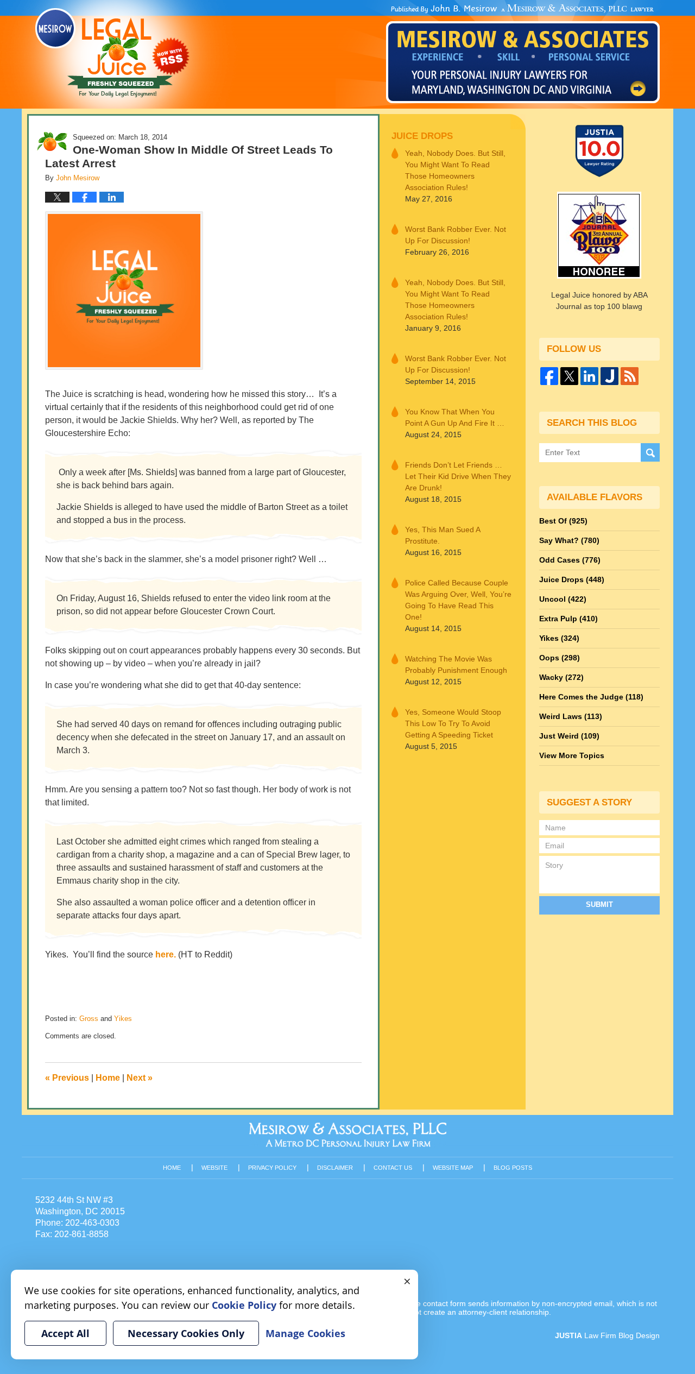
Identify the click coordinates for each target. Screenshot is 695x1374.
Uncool (562, 599)
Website (214, 1167)
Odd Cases (570, 560)
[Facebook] (549, 376)
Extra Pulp (568, 618)
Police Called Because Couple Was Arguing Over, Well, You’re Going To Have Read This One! (458, 599)
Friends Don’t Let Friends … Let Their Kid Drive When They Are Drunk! (458, 476)
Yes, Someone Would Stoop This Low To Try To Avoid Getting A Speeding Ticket (453, 723)
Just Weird (569, 736)
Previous (67, 1077)
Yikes (123, 1018)
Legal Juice (112, 52)
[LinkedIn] (589, 376)
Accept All (65, 1333)
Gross (88, 1018)
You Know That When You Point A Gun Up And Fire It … (454, 417)
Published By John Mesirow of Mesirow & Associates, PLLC (523, 53)
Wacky (561, 677)
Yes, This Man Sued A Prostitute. (442, 535)
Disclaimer (335, 1167)
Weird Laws (570, 716)
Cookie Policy (244, 1305)
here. (165, 954)
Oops (559, 657)
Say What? (569, 540)
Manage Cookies (305, 1333)
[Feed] (630, 376)
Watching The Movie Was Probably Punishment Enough (456, 664)
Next (140, 1077)
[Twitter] (569, 376)
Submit (599, 904)
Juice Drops (422, 136)
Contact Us (393, 1167)
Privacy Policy (272, 1167)
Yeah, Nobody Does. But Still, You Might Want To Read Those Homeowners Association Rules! (455, 170)
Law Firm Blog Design (607, 1335)
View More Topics (571, 755)
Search (650, 452)
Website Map (453, 1167)
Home (108, 1077)
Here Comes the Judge (591, 696)
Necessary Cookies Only (186, 1333)
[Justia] (609, 376)
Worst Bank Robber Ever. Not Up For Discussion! (455, 235)
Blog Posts (513, 1167)
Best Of (563, 520)
